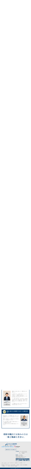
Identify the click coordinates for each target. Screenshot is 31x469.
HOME (2, 462)
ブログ (8, 462)
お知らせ (5, 462)
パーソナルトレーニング (5, 463)
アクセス (24, 462)
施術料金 (16, 462)
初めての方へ (12, 462)
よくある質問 (20, 462)
